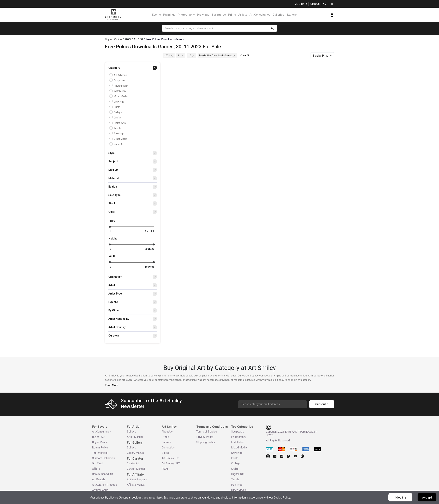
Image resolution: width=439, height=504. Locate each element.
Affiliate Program (137, 479)
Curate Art (133, 463)
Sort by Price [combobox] (320, 55)
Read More (111, 385)
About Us (167, 431)
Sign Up (315, 3)
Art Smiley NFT (171, 463)
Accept (427, 497)
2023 (167, 55)
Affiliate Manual (136, 484)
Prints (232, 14)
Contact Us (168, 447)
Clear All (244, 55)
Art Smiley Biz (170, 458)
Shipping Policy (205, 442)
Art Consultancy (260, 14)
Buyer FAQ (98, 437)
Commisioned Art (102, 474)
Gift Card (97, 463)
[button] (132, 69)
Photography (186, 14)
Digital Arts (120, 123)
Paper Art (119, 144)
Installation (120, 91)
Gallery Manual (135, 452)
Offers (96, 468)
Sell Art (131, 431)
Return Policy (100, 447)
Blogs (165, 452)
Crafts (117, 117)
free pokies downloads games (215, 55)
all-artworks (120, 75)
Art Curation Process (104, 484)
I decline (400, 497)
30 (189, 55)
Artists (242, 14)
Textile (117, 128)
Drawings (203, 14)
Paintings (169, 14)
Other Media (120, 138)
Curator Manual (136, 468)
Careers (166, 442)
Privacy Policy (204, 437)
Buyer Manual (100, 442)
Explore (292, 14)
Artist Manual (135, 437)
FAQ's (165, 468)
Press (165, 437)
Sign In (303, 3)
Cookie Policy (282, 497)
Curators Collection (103, 458)
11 (179, 55)
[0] (332, 15)
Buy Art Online (113, 39)
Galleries (278, 14)
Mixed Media (121, 96)
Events (156, 14)
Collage (118, 112)
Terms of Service (206, 431)
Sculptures (219, 14)
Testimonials (100, 452)
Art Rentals (98, 479)
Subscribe (321, 404)
